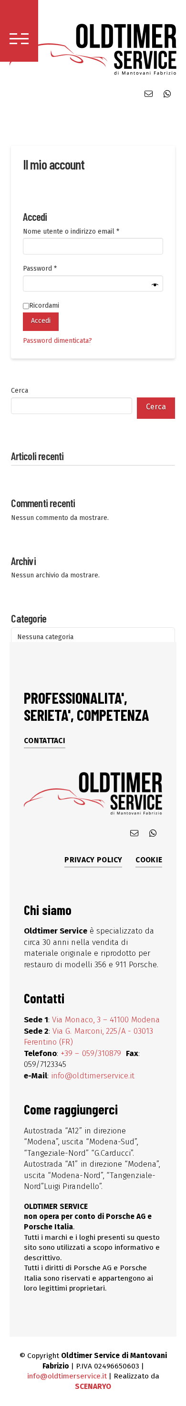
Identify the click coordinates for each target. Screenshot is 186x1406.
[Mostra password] (155, 285)
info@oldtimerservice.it (92, 1075)
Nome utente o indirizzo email (84, 231)
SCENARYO (93, 1386)
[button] (19, 31)
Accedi (41, 321)
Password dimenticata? (57, 341)
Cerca (19, 391)
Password (53, 268)
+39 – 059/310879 (92, 1053)
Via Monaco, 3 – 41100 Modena (106, 1019)
